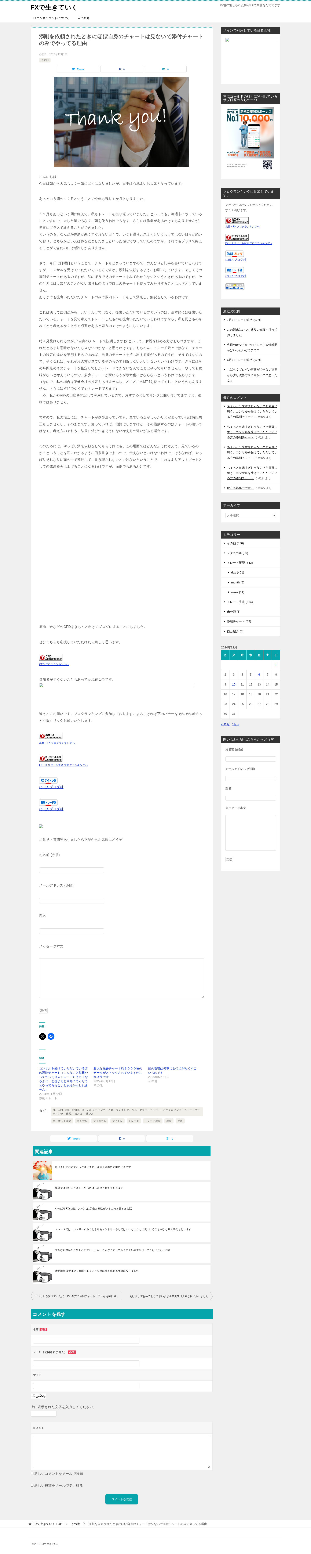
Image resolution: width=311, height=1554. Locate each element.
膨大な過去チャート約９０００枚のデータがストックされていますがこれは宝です (118, 1073)
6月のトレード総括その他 (244, 359)
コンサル (82, 1120)
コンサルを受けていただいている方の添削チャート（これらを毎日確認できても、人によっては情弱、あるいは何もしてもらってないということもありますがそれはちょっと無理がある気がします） (78, 1296)
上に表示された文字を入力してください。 (64, 1407)
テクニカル (99, 1120)
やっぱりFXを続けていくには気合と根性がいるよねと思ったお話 (93, 1208)
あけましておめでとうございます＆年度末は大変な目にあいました (169, 1296)
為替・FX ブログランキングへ (57, 742)
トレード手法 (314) (240, 602)
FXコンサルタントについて (51, 18)
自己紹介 (83, 18)
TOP (47, 1524)
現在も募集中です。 (240, 488)
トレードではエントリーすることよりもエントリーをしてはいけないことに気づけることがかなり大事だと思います (123, 1229)
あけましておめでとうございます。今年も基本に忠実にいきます (93, 1167)
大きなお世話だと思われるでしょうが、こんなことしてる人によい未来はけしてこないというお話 (113, 1250)
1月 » (235, 724)
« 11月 (225, 724)
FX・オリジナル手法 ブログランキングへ (63, 765)
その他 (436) (235, 543)
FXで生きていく (54, 7)
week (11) (237, 592)
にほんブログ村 (51, 787)
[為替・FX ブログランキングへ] (50, 736)
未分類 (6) (234, 611)
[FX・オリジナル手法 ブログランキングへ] (50, 758)
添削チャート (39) (239, 621)
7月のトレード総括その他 (244, 319)
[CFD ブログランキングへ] (50, 657)
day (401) (237, 572)
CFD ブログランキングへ (54, 664)
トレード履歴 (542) (240, 562)
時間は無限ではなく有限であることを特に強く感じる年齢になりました (97, 1270)
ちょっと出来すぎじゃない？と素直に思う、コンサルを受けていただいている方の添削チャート (252, 411)
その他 (45, 60)
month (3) (237, 582)
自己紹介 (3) (235, 631)
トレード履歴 (153, 1120)
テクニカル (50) (237, 553)
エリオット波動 (62, 1120)
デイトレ (117, 1120)
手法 (180, 1120)
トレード (134, 1120)
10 (233, 684)
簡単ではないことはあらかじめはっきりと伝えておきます (89, 1187)
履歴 (169, 1120)
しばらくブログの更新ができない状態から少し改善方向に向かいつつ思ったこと (252, 375)
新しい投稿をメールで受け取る (58, 1485)
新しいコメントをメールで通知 (58, 1473)
